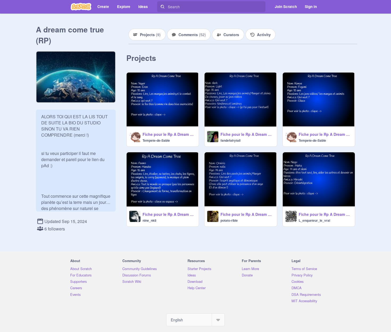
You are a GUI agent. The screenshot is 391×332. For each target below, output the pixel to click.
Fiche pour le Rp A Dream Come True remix (247, 134)
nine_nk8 (149, 220)
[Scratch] (81, 6)
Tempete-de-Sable (156, 140)
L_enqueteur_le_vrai (314, 220)
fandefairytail (230, 140)
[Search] (162, 6)
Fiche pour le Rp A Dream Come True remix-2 (169, 134)
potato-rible (229, 220)
